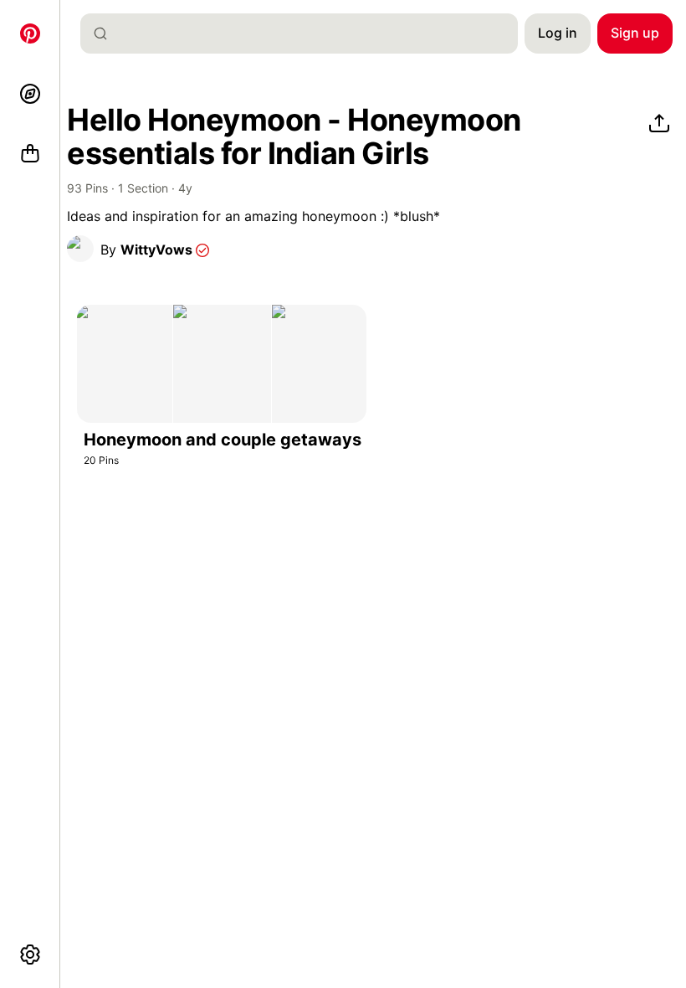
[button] (80, 248)
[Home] (30, 33)
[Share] (659, 124)
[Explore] (30, 94)
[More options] (30, 954)
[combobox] (306, 33)
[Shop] (30, 154)
